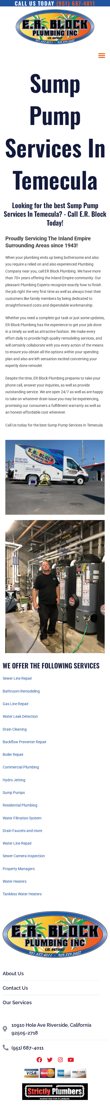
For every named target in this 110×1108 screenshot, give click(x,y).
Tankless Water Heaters (22, 894)
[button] (101, 55)
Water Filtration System (22, 818)
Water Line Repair (17, 843)
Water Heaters (14, 881)
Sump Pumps (14, 792)
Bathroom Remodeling (21, 691)
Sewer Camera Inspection (24, 856)
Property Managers (19, 869)
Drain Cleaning (15, 729)
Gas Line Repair (16, 704)
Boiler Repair (13, 754)
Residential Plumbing (20, 805)
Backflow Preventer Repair (24, 742)
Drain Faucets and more (22, 831)
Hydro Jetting (14, 780)
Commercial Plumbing (21, 767)
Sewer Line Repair (17, 678)
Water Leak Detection (20, 716)
